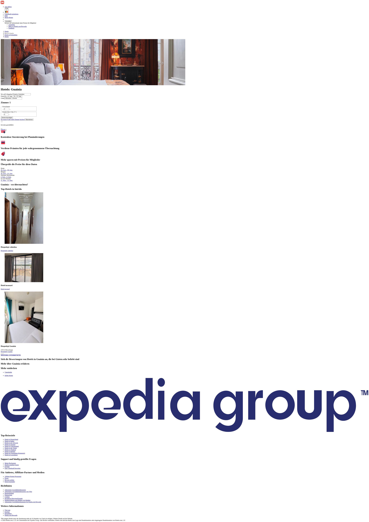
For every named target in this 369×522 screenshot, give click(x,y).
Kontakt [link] (7, 466)
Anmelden (8, 21)
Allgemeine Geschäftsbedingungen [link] (15, 490)
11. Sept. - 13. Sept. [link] (7, 180)
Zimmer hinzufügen (7, 117)
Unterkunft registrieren (11, 14)
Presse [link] (6, 478)
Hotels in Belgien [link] (10, 451)
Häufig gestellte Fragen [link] (12, 465)
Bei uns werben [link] (9, 480)
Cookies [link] (7, 497)
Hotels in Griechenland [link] (12, 446)
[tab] (8, 372)
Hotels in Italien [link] (9, 441)
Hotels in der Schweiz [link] (11, 443)
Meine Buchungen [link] (10, 463)
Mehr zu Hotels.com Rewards (17, 26)
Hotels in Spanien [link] (10, 444)
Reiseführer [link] (8, 513)
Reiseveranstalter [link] (10, 482)
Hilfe (6, 16)
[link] (24, 28)
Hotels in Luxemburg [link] (11, 455)
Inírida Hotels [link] (9, 375)
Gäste (2, 98)
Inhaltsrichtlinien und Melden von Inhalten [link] (17, 500)
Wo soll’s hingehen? (7, 94)
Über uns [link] (7, 510)
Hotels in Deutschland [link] (11, 439)
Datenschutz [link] (8, 495)
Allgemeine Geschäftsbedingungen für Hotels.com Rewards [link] (23, 502)
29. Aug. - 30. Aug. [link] (7, 170)
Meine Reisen (9, 17)
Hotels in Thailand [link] (10, 450)
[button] (184, 363)
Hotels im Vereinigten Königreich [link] (15, 453)
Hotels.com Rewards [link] (11, 515)
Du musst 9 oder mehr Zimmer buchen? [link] (13, 119)
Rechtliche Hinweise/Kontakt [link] (13, 498)
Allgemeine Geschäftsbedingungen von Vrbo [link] (18, 491)
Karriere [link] (7, 512)
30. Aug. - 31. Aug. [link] (7, 173)
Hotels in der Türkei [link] (11, 448)
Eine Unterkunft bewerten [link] (12, 468)
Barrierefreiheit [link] (9, 493)
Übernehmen (29, 119)
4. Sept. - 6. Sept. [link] (6, 177)
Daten (2, 96)
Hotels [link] (7, 31)
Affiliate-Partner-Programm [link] (13, 476)
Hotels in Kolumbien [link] (11, 35)
